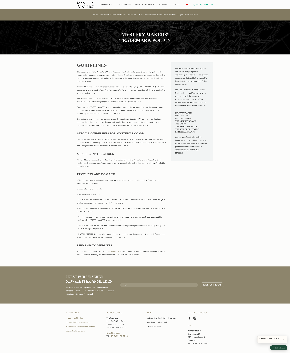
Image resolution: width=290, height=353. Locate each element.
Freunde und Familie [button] (144, 4)
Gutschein (163, 4)
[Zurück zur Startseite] (86, 4)
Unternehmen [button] (124, 4)
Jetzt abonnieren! (212, 285)
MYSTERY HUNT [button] (106, 4)
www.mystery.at (112, 251)
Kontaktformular (113, 333)
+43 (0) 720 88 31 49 (204, 4)
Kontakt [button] (177, 4)
